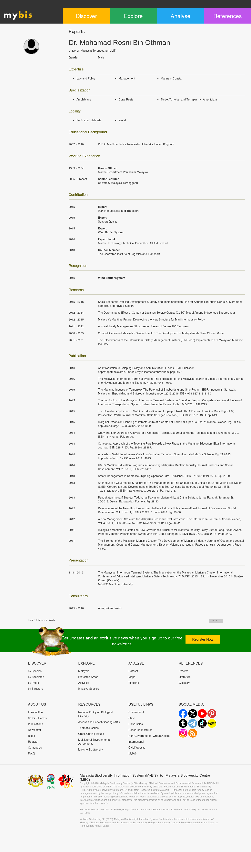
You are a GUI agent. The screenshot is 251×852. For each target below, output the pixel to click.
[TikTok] (202, 723)
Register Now (202, 639)
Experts (52, 620)
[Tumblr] (183, 723)
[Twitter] (192, 713)
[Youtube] (202, 713)
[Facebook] (183, 713)
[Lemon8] (211, 723)
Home (30, 620)
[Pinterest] (211, 713)
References (40, 620)
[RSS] (192, 733)
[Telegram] (192, 723)
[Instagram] (183, 733)
